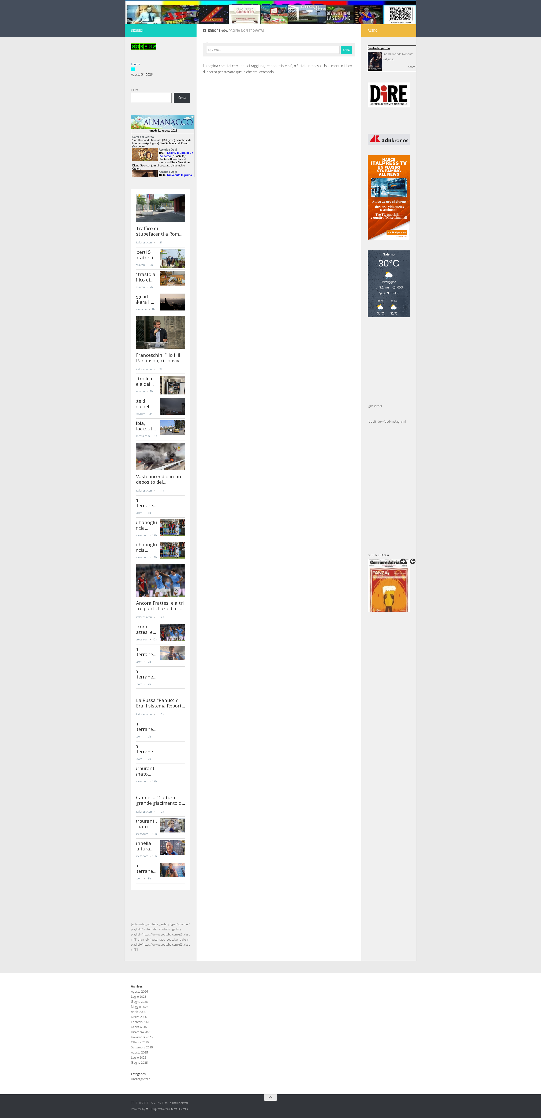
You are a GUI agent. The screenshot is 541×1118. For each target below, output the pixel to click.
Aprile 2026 (138, 1012)
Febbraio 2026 (140, 1022)
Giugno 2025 (139, 1062)
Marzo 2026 (139, 1017)
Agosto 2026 (139, 991)
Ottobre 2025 (140, 1042)
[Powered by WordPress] (147, 1109)
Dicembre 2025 (141, 1032)
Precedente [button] (412, 561)
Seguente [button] (403, 561)
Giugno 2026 (139, 1002)
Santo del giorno (379, 48)
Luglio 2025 (138, 1057)
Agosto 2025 (139, 1052)
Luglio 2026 (138, 997)
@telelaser (375, 406)
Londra (135, 64)
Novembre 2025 (142, 1037)
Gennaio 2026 (140, 1027)
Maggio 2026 (139, 1007)
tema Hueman (179, 1109)
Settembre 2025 (142, 1047)
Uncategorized (140, 1079)
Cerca (134, 90)
